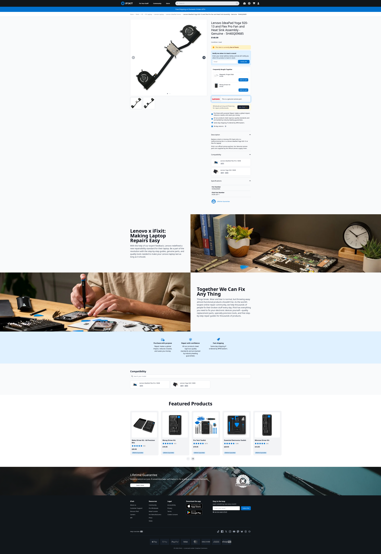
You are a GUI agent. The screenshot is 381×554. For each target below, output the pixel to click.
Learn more (140, 485)
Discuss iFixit (134, 511)
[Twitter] (226, 531)
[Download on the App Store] (194, 506)
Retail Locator (153, 511)
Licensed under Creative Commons (195, 548)
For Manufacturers (155, 514)
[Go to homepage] (127, 3)
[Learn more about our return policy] (225, 126)
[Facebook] (222, 531)
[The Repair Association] (249, 531)
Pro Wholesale (153, 508)
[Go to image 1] (167, 93)
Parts (137, 14)
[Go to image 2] (170, 93)
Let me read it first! (221, 512)
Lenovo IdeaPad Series (173, 14)
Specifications (216, 181)
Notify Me (244, 62)
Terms (169, 511)
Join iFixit (243, 107)
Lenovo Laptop (159, 14)
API (131, 518)
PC (142, 14)
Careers (132, 514)
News (150, 521)
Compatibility (216, 155)
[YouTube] (234, 531)
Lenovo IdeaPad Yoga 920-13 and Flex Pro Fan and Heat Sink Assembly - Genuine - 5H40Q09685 (215, 14)
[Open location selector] (249, 3)
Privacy (169, 508)
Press (150, 518)
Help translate (135, 531)
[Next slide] (193, 458)
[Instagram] (230, 531)
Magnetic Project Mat (226, 74)
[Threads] (245, 531)
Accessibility (171, 505)
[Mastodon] (238, 531)
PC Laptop (148, 14)
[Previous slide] (188, 458)
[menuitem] (144, 3)
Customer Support (136, 508)
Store (132, 14)
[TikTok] (218, 531)
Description (215, 135)
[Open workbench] (244, 3)
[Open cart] (254, 3)
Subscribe (246, 508)
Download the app (193, 501)
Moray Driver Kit (224, 85)
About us (133, 505)
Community (152, 505)
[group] (133, 57)
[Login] (258, 3)
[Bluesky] (242, 532)
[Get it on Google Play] (194, 512)
